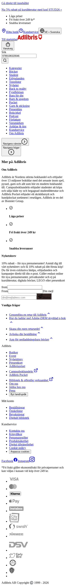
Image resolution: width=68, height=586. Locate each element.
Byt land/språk (18, 394)
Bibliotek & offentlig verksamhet (28, 380)
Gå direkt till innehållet (15, 3)
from (4, 287)
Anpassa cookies (20, 451)
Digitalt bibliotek (19, 417)
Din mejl (47, 294)
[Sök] (5, 60)
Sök (4, 52)
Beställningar (17, 407)
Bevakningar (16, 414)
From (5, 291)
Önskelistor (16, 411)
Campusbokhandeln (21, 371)
